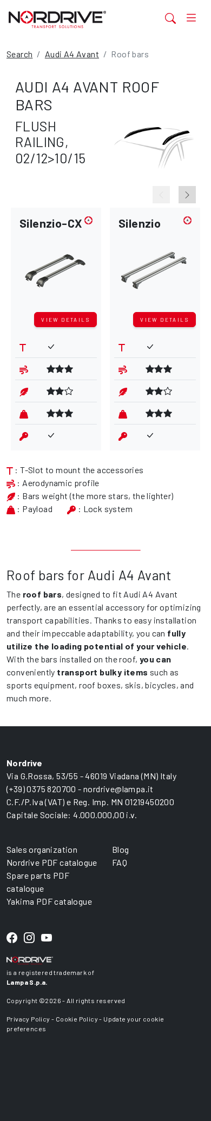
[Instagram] (29, 938)
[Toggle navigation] (191, 17)
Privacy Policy (28, 1019)
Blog (120, 849)
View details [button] (65, 319)
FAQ (119, 862)
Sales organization (41, 849)
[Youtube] (46, 938)
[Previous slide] (161, 194)
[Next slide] (187, 194)
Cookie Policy (77, 1019)
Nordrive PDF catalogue (51, 862)
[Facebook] (11, 938)
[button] (56, 262)
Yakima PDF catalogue (49, 901)
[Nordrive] (72, 19)
